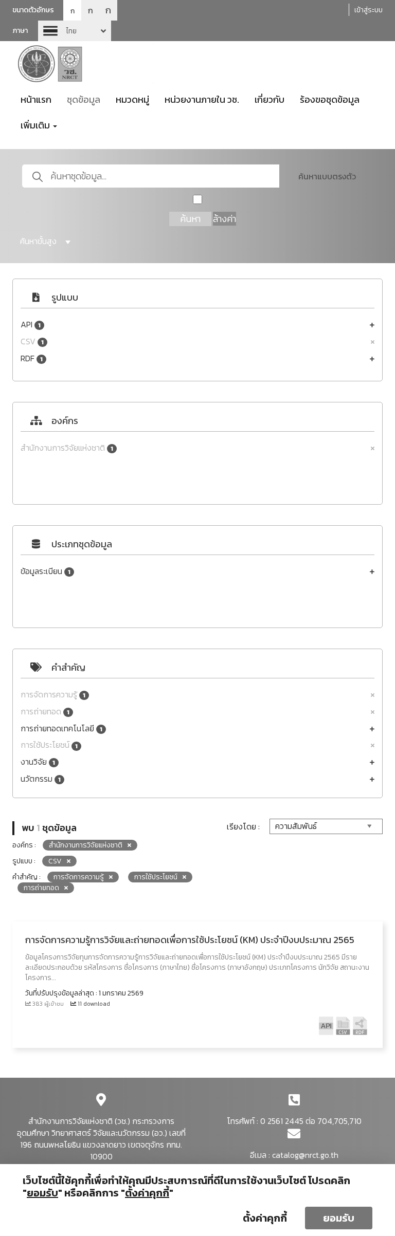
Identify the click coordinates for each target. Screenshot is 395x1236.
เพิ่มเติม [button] (36, 125)
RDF (32, 358)
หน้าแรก (36, 99)
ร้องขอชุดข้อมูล (330, 99)
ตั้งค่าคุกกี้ (265, 1218)
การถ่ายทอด (45, 711)
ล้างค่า (224, 219)
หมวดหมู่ (132, 99)
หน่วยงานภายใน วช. (202, 99)
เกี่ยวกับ (269, 99)
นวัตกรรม (41, 779)
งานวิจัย (38, 762)
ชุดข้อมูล (83, 99)
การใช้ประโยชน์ (49, 745)
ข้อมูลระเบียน (45, 571)
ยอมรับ (338, 1218)
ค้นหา (190, 219)
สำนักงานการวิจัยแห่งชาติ (67, 448)
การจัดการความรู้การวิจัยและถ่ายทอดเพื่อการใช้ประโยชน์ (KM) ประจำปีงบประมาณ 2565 (189, 940)
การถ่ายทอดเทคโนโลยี (61, 728)
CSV (32, 341)
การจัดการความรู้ (53, 694)
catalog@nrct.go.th (305, 1155)
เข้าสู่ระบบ (368, 10)
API (31, 324)
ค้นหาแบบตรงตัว (327, 176)
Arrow (74, 31)
